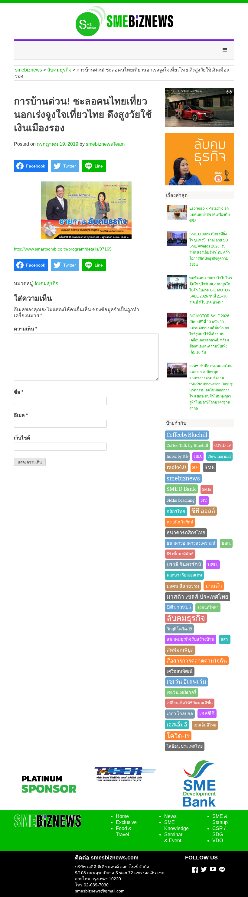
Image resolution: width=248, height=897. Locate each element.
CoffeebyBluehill (187, 434)
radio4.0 (176, 467)
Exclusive (126, 822)
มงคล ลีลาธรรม (183, 586)
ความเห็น (25, 328)
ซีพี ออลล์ (203, 510)
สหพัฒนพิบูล (180, 650)
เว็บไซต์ (22, 437)
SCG (195, 467)
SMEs (206, 489)
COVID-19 (222, 445)
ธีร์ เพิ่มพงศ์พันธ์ (180, 554)
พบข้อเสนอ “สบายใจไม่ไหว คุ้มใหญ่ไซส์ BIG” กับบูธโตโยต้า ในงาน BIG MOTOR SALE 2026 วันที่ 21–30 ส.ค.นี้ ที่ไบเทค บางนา (210, 290)
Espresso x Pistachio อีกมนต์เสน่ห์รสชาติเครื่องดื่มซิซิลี (209, 214)
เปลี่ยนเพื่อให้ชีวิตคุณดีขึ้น (190, 703)
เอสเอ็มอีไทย (205, 725)
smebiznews (183, 478)
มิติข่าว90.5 (179, 607)
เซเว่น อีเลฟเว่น (186, 682)
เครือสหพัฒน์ (180, 671)
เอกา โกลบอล (180, 713)
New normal (219, 456)
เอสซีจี (207, 713)
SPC (204, 500)
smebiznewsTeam (105, 144)
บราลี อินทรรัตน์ (184, 564)
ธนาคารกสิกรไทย (186, 533)
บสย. (212, 564)
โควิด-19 (178, 735)
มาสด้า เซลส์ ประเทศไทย (197, 596)
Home (122, 816)
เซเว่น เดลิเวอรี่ (181, 692)
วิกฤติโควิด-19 (179, 628)
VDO (217, 840)
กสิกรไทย (176, 511)
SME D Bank (181, 489)
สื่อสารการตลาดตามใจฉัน (197, 661)
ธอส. (226, 543)
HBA (198, 456)
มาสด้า (213, 586)
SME (209, 467)
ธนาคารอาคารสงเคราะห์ (191, 543)
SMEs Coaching (180, 500)
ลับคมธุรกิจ (46, 283)
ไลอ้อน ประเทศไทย (185, 746)
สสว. (225, 639)
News (170, 816)
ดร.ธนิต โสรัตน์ (180, 522)
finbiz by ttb (177, 456)
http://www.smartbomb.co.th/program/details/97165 (63, 249)
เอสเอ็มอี (177, 725)
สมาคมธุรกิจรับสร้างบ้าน (190, 639)
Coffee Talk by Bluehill (187, 445)
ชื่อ (18, 392)
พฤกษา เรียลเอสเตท (184, 575)
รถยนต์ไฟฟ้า (208, 607)
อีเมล (21, 415)
